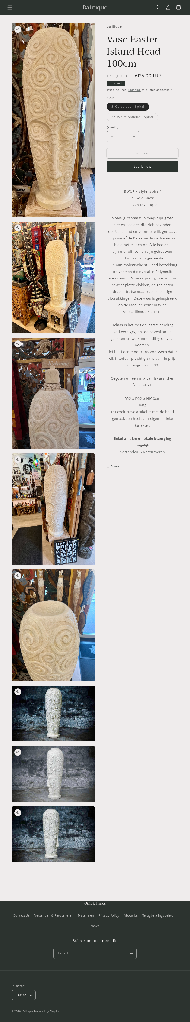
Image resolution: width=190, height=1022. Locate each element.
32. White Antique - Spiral (134, 118)
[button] (10, 7)
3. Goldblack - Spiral (130, 108)
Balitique (28, 1011)
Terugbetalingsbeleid (158, 916)
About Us (131, 916)
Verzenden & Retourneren (53, 916)
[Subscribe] (131, 953)
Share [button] (115, 466)
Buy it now (142, 166)
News (95, 926)
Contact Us (21, 916)
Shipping (134, 89)
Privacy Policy (108, 916)
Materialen (86, 916)
